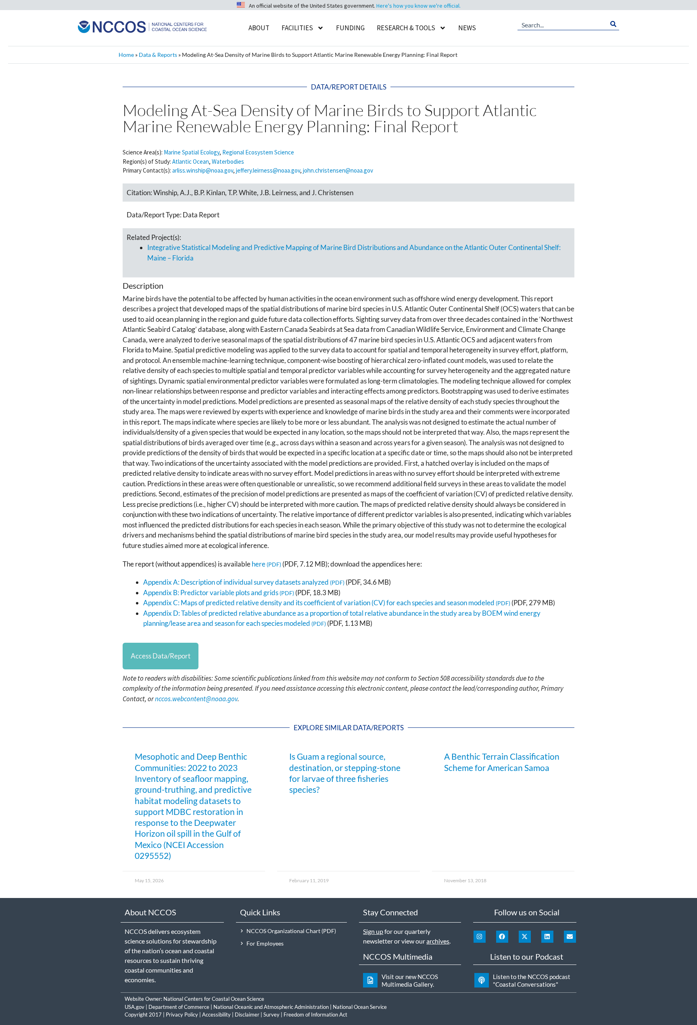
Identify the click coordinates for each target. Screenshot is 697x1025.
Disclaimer (247, 1014)
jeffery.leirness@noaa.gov (268, 170)
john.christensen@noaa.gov (338, 170)
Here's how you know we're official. (418, 5)
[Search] (613, 24)
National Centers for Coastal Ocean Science (213, 999)
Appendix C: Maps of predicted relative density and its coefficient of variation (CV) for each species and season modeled (319, 602)
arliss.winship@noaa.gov (202, 170)
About (258, 27)
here (258, 564)
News (467, 27)
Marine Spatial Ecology (191, 152)
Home (126, 54)
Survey (271, 1014)
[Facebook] (502, 937)
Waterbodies (228, 161)
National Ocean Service (360, 1007)
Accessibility (216, 1014)
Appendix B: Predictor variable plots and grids (210, 592)
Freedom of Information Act (315, 1014)
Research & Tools (406, 27)
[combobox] (562, 24)
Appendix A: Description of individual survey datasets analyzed (236, 582)
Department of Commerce (178, 1007)
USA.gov (134, 1007)
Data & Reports (158, 54)
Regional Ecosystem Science (258, 152)
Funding (350, 27)
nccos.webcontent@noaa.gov (196, 698)
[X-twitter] (525, 937)
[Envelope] (570, 937)
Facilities (297, 27)
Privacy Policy (182, 1014)
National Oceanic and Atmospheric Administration (271, 1007)
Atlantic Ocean (190, 161)
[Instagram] (480, 937)
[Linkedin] (547, 937)
